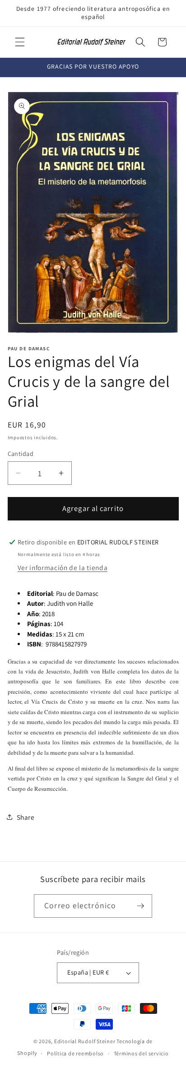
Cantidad (21, 453)
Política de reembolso (75, 1053)
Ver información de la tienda (62, 567)
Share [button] (26, 817)
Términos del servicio (141, 1053)
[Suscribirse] (140, 906)
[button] (20, 42)
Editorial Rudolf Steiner (85, 1041)
